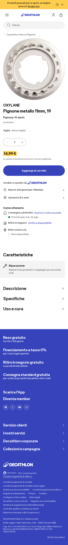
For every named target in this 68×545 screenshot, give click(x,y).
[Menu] (7, 15)
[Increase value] (22, 142)
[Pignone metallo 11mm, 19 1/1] (34, 69)
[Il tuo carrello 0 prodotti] (61, 15)
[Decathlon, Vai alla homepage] (30, 14)
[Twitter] (12, 407)
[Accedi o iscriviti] (53, 15)
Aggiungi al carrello (34, 170)
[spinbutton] (14, 142)
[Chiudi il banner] (62, 4)
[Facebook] (5, 407)
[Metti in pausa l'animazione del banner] (57, 4)
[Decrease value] (7, 142)
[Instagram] (26, 407)
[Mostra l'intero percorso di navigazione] (4, 34)
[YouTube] (19, 407)
